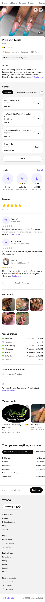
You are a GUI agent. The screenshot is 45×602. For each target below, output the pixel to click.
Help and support (8, 522)
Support (5, 568)
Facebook (9, 582)
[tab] (7, 92)
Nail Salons (13, 3)
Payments (5, 564)
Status (4, 572)
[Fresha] (22, 500)
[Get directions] (22, 384)
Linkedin (9, 585)
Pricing (4, 561)
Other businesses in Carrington (18, 452)
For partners (6, 557)
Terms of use (7, 547)
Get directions (8, 391)
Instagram (9, 589)
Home (4, 3)
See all (40, 170)
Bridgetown (32, 3)
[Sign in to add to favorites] (41, 10)
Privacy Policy (7, 539)
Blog (4, 526)
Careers (5, 518)
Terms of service (8, 543)
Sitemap (5, 529)
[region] (22, 22)
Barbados (22, 3)
